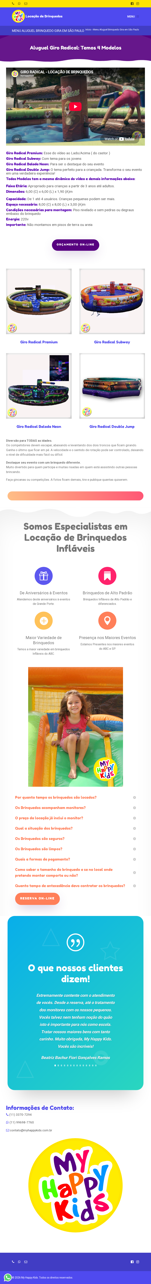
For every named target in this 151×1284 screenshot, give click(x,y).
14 (95, 1065)
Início (88, 29)
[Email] (25, 3)
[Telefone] (13, 3)
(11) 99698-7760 (22, 1122)
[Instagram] (137, 4)
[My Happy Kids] (38, 13)
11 (86, 1065)
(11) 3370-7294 (20, 1114)
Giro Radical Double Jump (112, 426)
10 (83, 1065)
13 (92, 1065)
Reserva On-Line (37, 898)
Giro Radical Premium (39, 342)
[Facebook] (132, 4)
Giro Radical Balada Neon (39, 426)
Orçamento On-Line (75, 244)
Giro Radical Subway (112, 342)
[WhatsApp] (19, 3)
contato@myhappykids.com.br (31, 1130)
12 (89, 1065)
